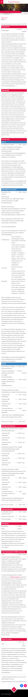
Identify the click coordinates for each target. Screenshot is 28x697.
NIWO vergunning (15, 577)
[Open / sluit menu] (1, 2)
